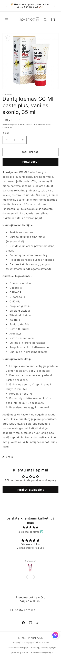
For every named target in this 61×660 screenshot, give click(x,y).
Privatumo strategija (18, 647)
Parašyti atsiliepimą (30, 489)
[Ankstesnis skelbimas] (6, 5)
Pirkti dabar (30, 161)
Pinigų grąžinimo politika (36, 642)
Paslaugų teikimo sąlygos (44, 647)
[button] (7, 19)
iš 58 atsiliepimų (28, 531)
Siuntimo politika (19, 653)
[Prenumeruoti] (50, 610)
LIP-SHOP (32, 638)
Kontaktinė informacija (42, 653)
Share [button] (9, 456)
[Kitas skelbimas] (54, 5)
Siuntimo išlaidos (27, 124)
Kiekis (6, 133)
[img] (30, 527)
